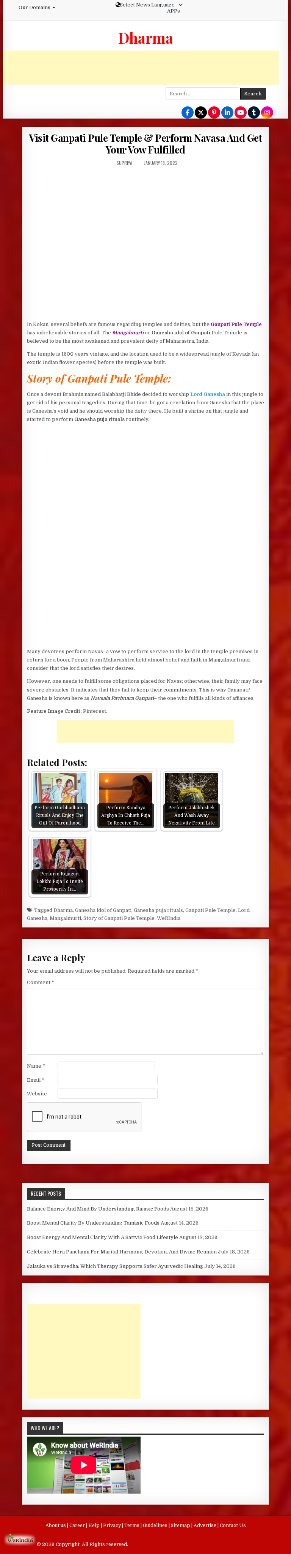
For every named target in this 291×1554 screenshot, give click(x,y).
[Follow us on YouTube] (241, 113)
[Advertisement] (141, 68)
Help (94, 1525)
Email (35, 1080)
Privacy (112, 1525)
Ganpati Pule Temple (210, 910)
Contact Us (233, 1525)
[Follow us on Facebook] (187, 113)
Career (77, 1525)
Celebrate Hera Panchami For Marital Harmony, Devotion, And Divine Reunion (122, 1252)
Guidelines (156, 1525)
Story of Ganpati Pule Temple (119, 918)
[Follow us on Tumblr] (254, 113)
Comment (40, 982)
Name (36, 1066)
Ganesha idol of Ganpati (103, 910)
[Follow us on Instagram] (267, 113)
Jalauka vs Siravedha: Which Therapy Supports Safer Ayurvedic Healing (115, 1266)
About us (56, 1525)
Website (37, 1094)
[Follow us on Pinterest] (214, 113)
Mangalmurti (65, 918)
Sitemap (181, 1525)
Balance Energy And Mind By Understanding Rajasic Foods (98, 1209)
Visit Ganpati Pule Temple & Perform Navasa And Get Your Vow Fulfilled (145, 143)
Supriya (124, 163)
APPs (173, 11)
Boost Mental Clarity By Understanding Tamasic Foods (93, 1223)
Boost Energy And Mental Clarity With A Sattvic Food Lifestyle (102, 1237)
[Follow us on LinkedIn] (227, 113)
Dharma (145, 37)
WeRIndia (168, 918)
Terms (132, 1525)
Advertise (205, 1525)
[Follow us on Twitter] (201, 113)
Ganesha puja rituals (158, 910)
